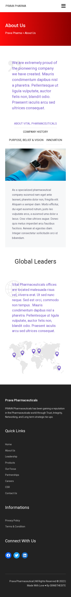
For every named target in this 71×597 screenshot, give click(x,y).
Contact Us (11, 493)
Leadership (11, 456)
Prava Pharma (16, 6)
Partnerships (12, 475)
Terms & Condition (15, 526)
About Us (10, 450)
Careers (9, 481)
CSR (7, 487)
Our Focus (10, 469)
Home (8, 444)
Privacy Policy (12, 520)
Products (10, 462)
